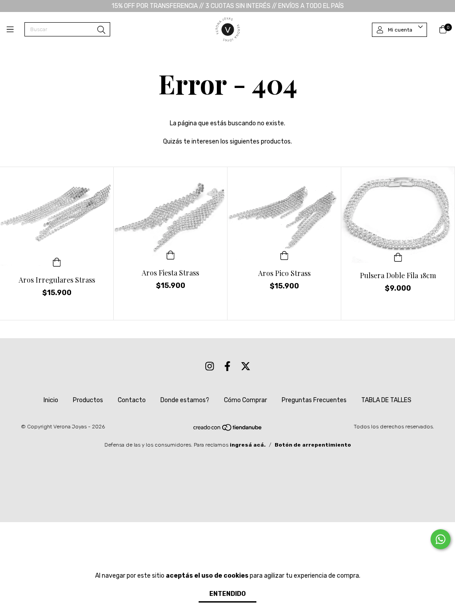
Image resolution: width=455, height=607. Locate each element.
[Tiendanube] (227, 430)
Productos (88, 400)
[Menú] (15, 29)
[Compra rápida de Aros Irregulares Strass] (56, 261)
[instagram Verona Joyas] (209, 366)
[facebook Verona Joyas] (227, 366)
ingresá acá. (248, 445)
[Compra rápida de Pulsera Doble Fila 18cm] (398, 257)
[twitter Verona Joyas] (245, 366)
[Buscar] (101, 30)
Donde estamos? (184, 400)
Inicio (51, 400)
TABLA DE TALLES (386, 400)
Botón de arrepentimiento (313, 445)
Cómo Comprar (245, 400)
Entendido (227, 594)
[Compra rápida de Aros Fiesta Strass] (170, 254)
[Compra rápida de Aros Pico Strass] (284, 254)
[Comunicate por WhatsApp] (441, 539)
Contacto (132, 400)
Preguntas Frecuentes (314, 400)
